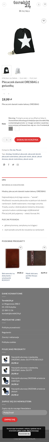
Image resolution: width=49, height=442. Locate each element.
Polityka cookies (9, 342)
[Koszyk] (45, 4)
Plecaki (33, 78)
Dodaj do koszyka (27, 139)
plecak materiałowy (16, 159)
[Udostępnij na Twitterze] (13, 165)
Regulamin (6, 332)
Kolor (4, 124)
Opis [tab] (4, 180)
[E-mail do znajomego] (18, 165)
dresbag (9, 154)
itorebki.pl (16, 154)
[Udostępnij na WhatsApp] (4, 165)
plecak (34, 157)
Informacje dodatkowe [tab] (13, 185)
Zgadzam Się (24, 434)
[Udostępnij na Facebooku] (9, 165)
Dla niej (23, 78)
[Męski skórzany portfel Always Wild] (36, 258)
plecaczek (23, 154)
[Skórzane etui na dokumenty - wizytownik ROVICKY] (12, 258)
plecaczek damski (34, 154)
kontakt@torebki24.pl (11, 313)
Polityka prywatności (11, 327)
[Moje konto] (39, 4)
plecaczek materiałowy (10, 157)
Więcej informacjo (33, 431)
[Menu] (4, 4)
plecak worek (28, 159)
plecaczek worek (25, 157)
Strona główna (9, 78)
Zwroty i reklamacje (10, 337)
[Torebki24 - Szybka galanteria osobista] (22, 4)
